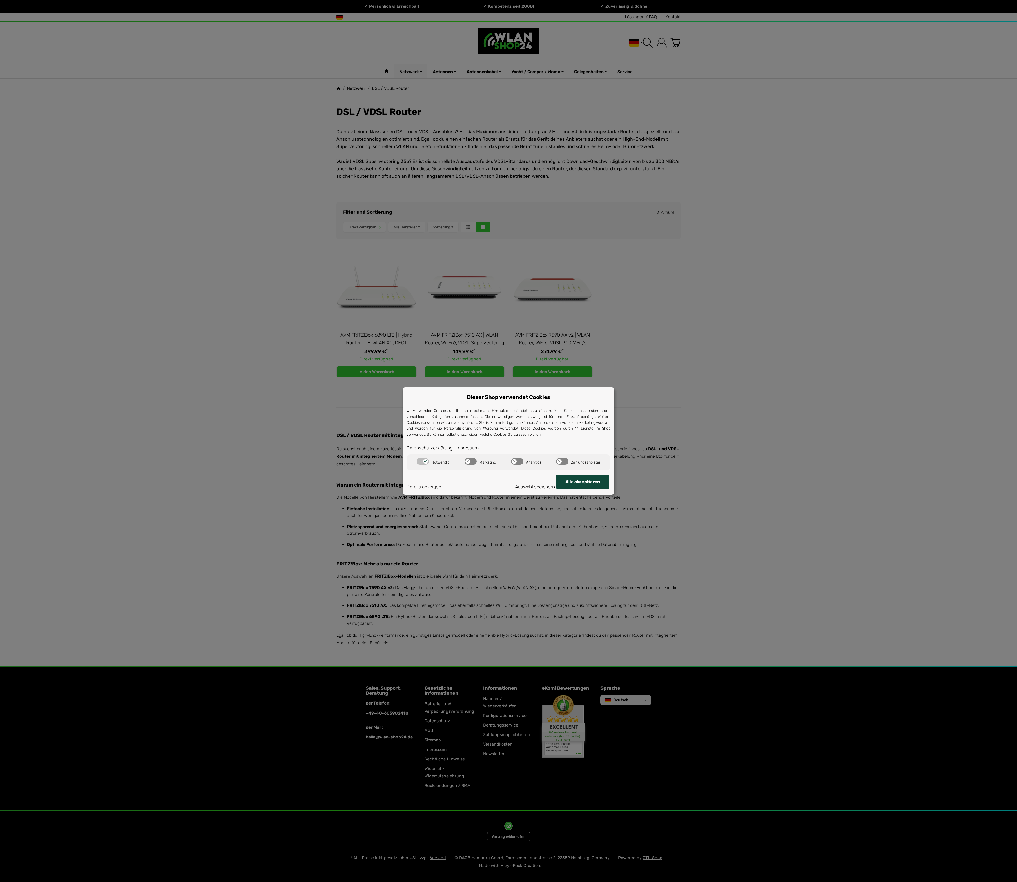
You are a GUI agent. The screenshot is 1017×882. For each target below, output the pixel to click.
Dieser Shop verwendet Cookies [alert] (508, 397)
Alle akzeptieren (582, 481)
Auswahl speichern (535, 486)
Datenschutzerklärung (430, 448)
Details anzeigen (424, 486)
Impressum (467, 448)
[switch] (423, 461)
